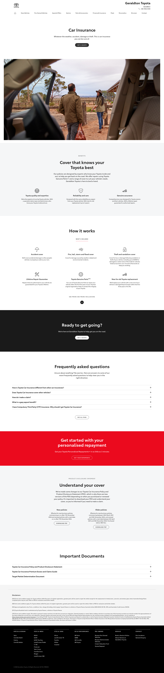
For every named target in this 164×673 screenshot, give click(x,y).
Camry (16, 640)
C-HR (35, 644)
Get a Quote (82, 45)
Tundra (56, 640)
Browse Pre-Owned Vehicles (101, 636)
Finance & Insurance (99, 13)
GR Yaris (77, 635)
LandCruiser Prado (40, 642)
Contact (144, 13)
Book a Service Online (122, 635)
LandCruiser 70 (59, 638)
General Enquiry (141, 638)
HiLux (56, 635)
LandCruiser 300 (39, 656)
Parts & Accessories (82, 13)
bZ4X (35, 638)
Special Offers (56, 13)
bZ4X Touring (38, 640)
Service (68, 13)
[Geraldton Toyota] (16, 5)
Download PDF (61, 523)
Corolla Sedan (18, 642)
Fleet (112, 13)
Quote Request (100, 646)
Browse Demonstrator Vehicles (102, 640)
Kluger (36, 654)
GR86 (76, 638)
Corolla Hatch (18, 638)
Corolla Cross (38, 651)
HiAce (56, 642)
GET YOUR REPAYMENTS (82, 458)
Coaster (56, 644)
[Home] (15, 13)
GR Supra (78, 642)
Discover (134, 13)
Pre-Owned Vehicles (40, 13)
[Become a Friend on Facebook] (137, 643)
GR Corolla (78, 640)
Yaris (15, 635)
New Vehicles (25, 13)
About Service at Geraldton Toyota (120, 638)
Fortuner (37, 647)
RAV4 (35, 635)
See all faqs (81, 417)
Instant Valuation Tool (102, 644)
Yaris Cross (37, 649)
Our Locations (140, 635)
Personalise (122, 13)
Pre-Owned (99, 631)
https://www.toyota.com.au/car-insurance (24, 617)
